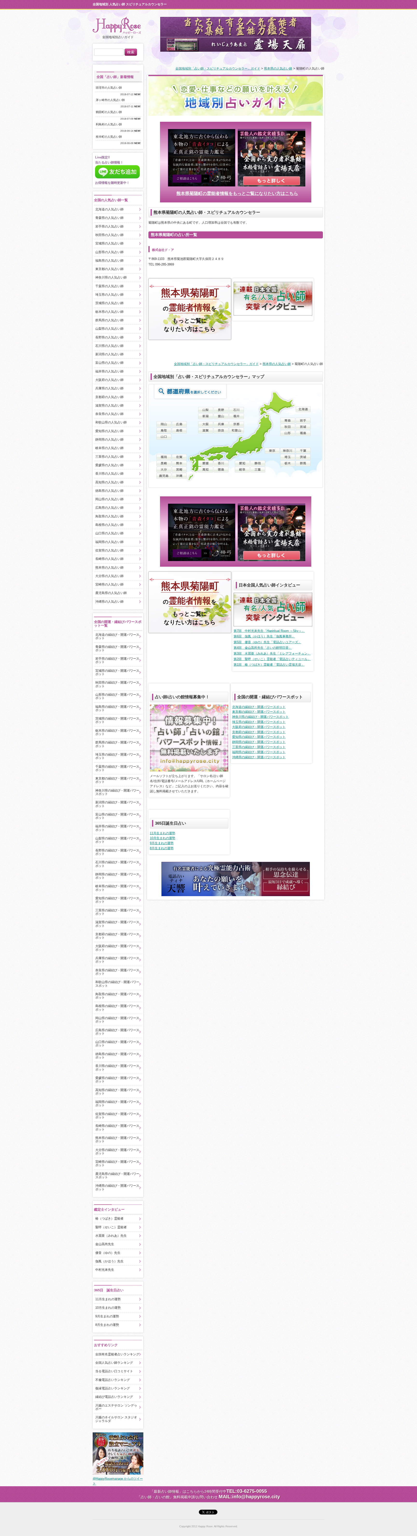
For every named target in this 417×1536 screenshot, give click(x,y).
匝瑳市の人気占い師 (110, 87)
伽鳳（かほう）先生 (109, 1261)
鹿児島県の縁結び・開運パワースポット (117, 1175)
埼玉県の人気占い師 (109, 294)
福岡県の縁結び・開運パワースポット (258, 752)
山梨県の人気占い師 (109, 328)
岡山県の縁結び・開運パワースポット (117, 1019)
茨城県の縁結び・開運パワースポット (117, 720)
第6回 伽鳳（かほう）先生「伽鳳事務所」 (264, 636)
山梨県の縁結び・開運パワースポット (117, 839)
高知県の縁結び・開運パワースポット (117, 1091)
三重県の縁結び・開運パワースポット (258, 747)
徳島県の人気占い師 (109, 491)
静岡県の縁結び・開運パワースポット (258, 742)
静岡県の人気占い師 (109, 439)
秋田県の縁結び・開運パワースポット (117, 684)
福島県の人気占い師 (109, 260)
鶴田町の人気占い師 (110, 112)
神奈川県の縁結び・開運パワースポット (260, 717)
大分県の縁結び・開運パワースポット (117, 1151)
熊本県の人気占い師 (278, 68)
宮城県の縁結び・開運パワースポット (117, 672)
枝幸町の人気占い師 (110, 136)
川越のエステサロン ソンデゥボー (116, 1407)
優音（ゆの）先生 (107, 1253)
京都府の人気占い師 (109, 397)
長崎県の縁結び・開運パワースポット (117, 1127)
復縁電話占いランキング (112, 1388)
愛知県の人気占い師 (109, 431)
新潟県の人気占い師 (109, 354)
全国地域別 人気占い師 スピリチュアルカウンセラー (130, 4)
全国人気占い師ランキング (114, 1363)
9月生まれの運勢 (162, 843)
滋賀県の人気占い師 (109, 405)
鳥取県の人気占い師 (109, 516)
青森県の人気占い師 (109, 218)
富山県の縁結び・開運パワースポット (117, 816)
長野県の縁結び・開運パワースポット (117, 852)
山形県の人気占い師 (109, 252)
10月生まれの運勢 (162, 838)
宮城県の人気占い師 (109, 243)
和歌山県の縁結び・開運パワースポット (117, 983)
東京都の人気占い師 (109, 269)
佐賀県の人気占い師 (109, 550)
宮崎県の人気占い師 (109, 584)
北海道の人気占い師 (109, 209)
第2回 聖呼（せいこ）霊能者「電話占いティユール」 (272, 659)
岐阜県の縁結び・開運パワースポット (117, 887)
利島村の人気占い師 (110, 124)
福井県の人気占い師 (109, 371)
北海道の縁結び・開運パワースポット (258, 707)
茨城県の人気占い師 (109, 303)
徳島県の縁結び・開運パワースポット (117, 1055)
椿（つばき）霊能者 (109, 1218)
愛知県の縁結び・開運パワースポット (258, 737)
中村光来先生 (104, 1270)
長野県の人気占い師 (109, 337)
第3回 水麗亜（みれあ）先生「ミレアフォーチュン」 (272, 653)
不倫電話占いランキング (112, 1380)
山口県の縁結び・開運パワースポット (117, 1043)
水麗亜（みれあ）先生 (111, 1235)
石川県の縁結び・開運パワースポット (117, 863)
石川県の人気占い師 (109, 346)
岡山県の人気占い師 (109, 499)
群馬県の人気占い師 (109, 320)
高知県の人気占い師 (109, 482)
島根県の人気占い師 (109, 525)
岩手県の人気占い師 (109, 226)
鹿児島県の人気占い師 (111, 593)
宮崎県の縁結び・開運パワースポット (117, 1163)
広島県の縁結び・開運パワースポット (117, 1031)
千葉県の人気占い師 (109, 286)
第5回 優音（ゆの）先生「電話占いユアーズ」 (267, 642)
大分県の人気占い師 (109, 576)
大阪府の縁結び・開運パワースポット (258, 727)
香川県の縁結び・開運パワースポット (117, 1067)
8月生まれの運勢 (162, 848)
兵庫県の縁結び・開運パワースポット (117, 959)
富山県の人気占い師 (109, 362)
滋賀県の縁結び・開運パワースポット (117, 923)
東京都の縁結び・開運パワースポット (258, 712)
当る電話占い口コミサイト (114, 1371)
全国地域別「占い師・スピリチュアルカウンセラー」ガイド (217, 68)
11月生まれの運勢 (162, 833)
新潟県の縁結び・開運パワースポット (117, 803)
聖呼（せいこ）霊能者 (111, 1227)
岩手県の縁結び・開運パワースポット (117, 660)
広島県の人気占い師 (109, 507)
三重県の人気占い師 (109, 456)
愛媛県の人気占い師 (109, 465)
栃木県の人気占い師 (109, 312)
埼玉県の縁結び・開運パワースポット (258, 722)
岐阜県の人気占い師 (109, 448)
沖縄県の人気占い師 (109, 601)
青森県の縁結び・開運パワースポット (117, 648)
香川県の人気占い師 (109, 473)
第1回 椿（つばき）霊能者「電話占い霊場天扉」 (269, 664)
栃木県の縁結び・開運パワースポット (117, 732)
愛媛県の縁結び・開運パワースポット (117, 1079)
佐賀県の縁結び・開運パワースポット (117, 1115)
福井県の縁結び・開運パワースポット (117, 827)
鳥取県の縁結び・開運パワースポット (117, 995)
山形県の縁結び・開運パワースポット (117, 696)
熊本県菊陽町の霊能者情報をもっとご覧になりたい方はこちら (237, 193)
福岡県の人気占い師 (109, 542)
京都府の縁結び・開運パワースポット (258, 732)
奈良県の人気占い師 (109, 414)
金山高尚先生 (104, 1244)
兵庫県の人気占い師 (109, 388)
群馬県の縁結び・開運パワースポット (117, 744)
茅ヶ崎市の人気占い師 (112, 100)
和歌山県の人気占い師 (111, 422)
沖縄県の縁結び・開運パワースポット (258, 757)
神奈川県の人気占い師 (111, 277)
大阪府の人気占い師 (109, 380)
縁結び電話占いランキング (114, 1397)
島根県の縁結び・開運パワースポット (117, 1007)
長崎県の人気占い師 (109, 559)
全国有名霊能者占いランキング (117, 1354)
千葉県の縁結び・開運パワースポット (117, 768)
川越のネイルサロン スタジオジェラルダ (116, 1418)
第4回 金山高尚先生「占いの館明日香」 (263, 648)
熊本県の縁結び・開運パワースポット (117, 1139)
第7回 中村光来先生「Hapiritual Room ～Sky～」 (269, 631)
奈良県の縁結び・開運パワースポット (117, 971)
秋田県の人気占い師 (109, 235)
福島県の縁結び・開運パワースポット (117, 708)
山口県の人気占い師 (109, 533)
